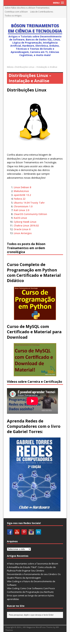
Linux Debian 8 (22, 187)
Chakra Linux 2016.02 (26, 225)
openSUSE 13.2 (22, 195)
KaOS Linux (20, 217)
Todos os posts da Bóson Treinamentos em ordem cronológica (26, 248)
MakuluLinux (21, 191)
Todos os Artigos (13, 15)
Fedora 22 (19, 198)
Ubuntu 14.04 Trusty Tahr (29, 202)
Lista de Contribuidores (41, 11)
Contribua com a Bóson (16, 11)
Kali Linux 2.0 (21, 210)
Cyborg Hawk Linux (25, 221)
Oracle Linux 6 (22, 229)
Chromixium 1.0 (23, 206)
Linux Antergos (23, 233)
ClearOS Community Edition (30, 214)
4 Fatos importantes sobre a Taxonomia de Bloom (32, 563)
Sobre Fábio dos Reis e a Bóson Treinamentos (27, 7)
